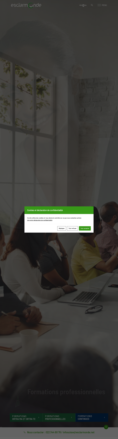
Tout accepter (84, 228)
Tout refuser (72, 228)
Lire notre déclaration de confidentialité (39, 220)
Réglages (62, 228)
